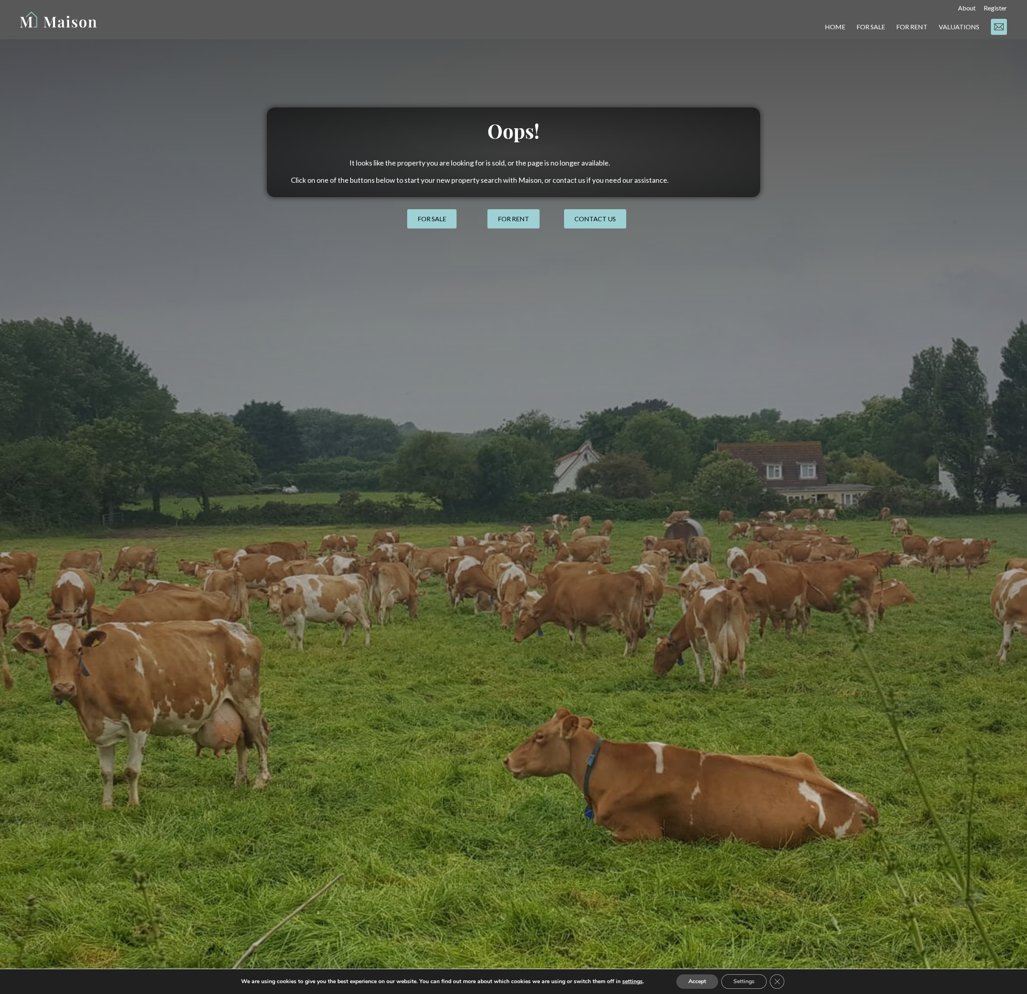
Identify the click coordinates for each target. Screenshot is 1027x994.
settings (632, 981)
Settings (744, 981)
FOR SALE (871, 26)
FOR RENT (912, 26)
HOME (835, 26)
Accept (697, 981)
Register (995, 8)
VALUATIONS (959, 26)
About (967, 8)
